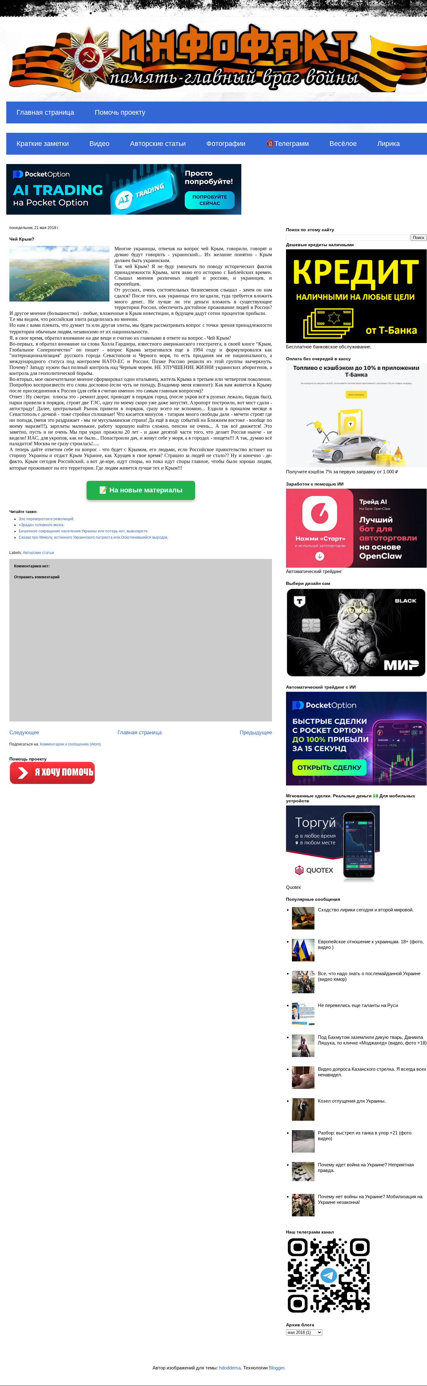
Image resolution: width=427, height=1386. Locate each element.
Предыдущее (256, 732)
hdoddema (230, 1367)
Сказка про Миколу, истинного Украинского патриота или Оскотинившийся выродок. (93, 537)
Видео (99, 143)
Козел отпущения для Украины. (352, 1101)
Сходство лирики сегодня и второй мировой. (366, 909)
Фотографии (225, 143)
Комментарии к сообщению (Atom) (70, 744)
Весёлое (343, 143)
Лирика (388, 143)
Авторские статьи (158, 143)
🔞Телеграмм (287, 143)
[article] (140, 358)
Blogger (276, 1367)
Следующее (24, 732)
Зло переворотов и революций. (46, 519)
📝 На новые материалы (141, 490)
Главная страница (45, 112)
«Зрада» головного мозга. (41, 525)
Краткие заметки (43, 143)
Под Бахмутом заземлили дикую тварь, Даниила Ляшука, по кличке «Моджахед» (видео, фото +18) (372, 1040)
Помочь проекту (120, 112)
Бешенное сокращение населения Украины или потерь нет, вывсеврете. (83, 531)
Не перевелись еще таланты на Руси (358, 1005)
